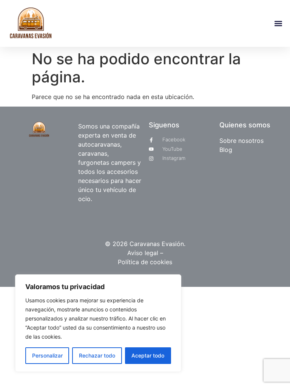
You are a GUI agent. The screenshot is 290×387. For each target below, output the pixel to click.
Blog (225, 149)
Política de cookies (145, 262)
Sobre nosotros (241, 140)
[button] (278, 23)
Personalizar (47, 355)
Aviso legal (143, 253)
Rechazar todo (97, 355)
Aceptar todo (147, 355)
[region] (98, 323)
